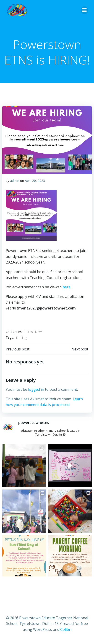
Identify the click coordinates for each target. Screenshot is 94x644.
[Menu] (84, 10)
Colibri (65, 629)
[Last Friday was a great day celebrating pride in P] (24, 511)
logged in (36, 389)
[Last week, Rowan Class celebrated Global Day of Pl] (70, 511)
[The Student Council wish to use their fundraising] (24, 557)
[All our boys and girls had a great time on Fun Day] (24, 465)
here (66, 286)
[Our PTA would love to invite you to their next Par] (70, 557)
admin (14, 180)
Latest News (34, 332)
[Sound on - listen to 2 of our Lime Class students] (70, 465)
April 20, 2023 (35, 180)
